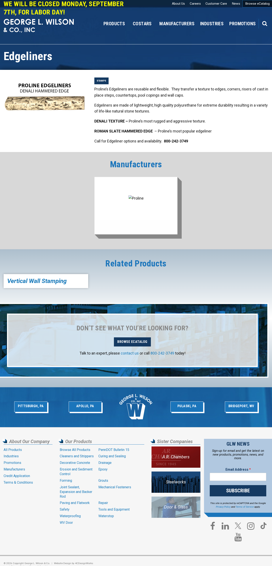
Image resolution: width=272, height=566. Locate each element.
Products (114, 23)
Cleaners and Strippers (77, 456)
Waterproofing (70, 516)
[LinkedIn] (225, 527)
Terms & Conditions (18, 482)
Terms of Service (245, 506)
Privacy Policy (223, 506)
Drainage (105, 463)
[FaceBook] (212, 527)
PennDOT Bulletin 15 (113, 450)
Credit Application (17, 476)
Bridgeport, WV (241, 406)
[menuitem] (243, 23)
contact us (130, 353)
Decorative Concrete (75, 463)
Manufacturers (176, 23)
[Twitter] (238, 527)
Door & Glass (176, 507)
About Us (178, 4)
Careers (195, 4)
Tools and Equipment (114, 509)
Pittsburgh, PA (31, 406)
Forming (66, 481)
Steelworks (176, 482)
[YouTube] (238, 538)
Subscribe (238, 490)
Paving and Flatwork (75, 503)
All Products (13, 450)
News (236, 4)
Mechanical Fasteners (114, 487)
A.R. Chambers (176, 457)
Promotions (242, 23)
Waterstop (106, 516)
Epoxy (103, 469)
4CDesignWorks (84, 563)
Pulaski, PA (186, 406)
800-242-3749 (162, 353)
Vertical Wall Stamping (37, 280)
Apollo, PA (85, 406)
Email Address (238, 469)
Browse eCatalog (132, 342)
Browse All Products (75, 450)
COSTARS (142, 23)
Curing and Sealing (112, 456)
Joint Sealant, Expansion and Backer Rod (76, 491)
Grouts (103, 481)
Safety (64, 509)
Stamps (101, 80)
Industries (212, 23)
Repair (103, 503)
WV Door (66, 523)
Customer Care (216, 4)
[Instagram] (250, 527)
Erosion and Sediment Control (76, 471)
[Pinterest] (263, 527)
